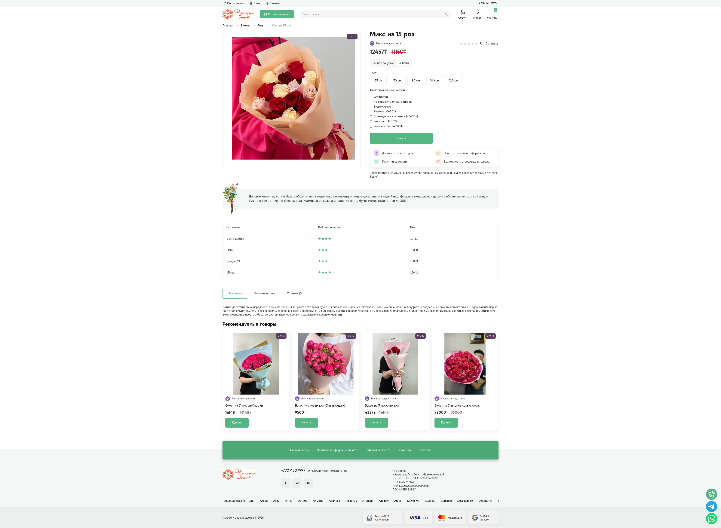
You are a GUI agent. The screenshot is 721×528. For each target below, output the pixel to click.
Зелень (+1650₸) (385, 111)
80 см (416, 80)
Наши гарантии (299, 450)
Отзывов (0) (294, 293)
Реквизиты (404, 450)
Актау (289, 500)
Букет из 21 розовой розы (244, 405)
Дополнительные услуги (387, 90)
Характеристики (264, 293)
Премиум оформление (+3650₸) (396, 116)
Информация (235, 3)
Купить (401, 138)
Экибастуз (485, 500)
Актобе (302, 500)
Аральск (334, 500)
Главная (227, 25)
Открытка (381, 97)
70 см (397, 80)
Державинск (465, 500)
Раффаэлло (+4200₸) (388, 126)
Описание (235, 293)
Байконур (413, 500)
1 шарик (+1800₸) (385, 121)
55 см (378, 80)
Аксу (276, 500)
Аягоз (397, 500)
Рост (373, 73)
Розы (261, 25)
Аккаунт (462, 17)
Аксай (264, 500)
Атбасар (367, 500)
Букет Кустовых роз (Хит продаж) (320, 405)
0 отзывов (492, 43)
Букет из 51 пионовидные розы (457, 405)
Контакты (425, 450)
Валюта (275, 3)
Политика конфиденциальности (337, 450)
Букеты (245, 25)
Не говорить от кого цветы (393, 101)
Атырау (384, 500)
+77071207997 (487, 3)
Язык (256, 3)
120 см (453, 80)
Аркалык (351, 500)
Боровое (446, 500)
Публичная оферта (378, 450)
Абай (251, 500)
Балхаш (430, 500)
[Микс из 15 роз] (293, 98)
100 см (434, 80)
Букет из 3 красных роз (382, 405)
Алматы (318, 500)
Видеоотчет (382, 106)
